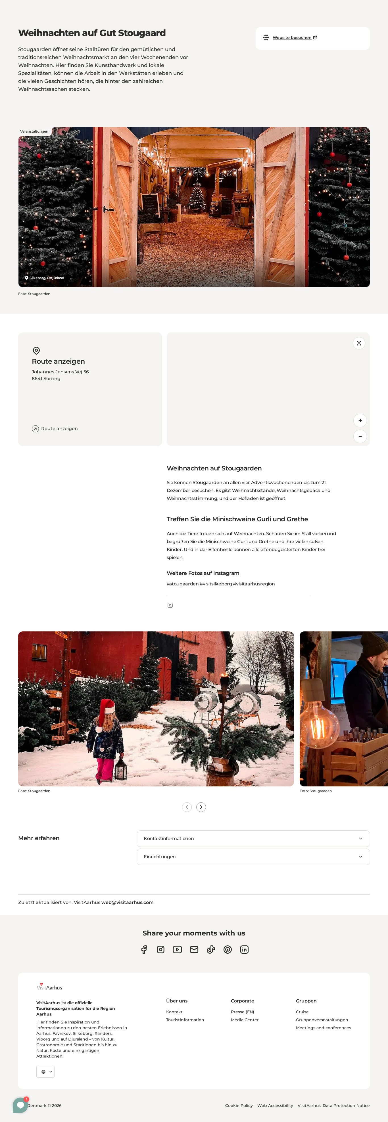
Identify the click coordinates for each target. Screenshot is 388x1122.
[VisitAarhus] (53, 986)
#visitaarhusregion (254, 584)
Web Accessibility (275, 1105)
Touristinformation (185, 1019)
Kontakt (174, 1011)
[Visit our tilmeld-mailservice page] (194, 949)
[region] (268, 389)
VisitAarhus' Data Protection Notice (334, 1105)
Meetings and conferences (323, 1027)
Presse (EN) (242, 1011)
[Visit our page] (161, 949)
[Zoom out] (360, 436)
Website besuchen (292, 37)
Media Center (245, 1019)
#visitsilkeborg (216, 584)
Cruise (302, 1011)
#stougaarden (183, 584)
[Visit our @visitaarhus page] (211, 949)
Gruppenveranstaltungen (322, 1019)
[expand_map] (359, 343)
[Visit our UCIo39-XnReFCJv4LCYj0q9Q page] (177, 949)
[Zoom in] (360, 420)
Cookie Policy (239, 1105)
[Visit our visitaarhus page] (144, 949)
